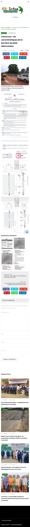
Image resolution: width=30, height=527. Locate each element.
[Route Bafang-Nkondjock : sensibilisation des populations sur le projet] (15, 388)
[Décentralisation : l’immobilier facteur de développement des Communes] (15, 453)
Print (28, 50)
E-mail (3, 342)
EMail (22, 50)
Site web (3, 350)
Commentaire (5, 312)
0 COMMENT (4, 50)
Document (7, 27)
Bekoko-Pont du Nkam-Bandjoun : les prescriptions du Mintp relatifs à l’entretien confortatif (14, 438)
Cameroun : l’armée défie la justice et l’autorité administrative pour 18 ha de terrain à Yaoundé (15, 498)
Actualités (5, 380)
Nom (2, 334)
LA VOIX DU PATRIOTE (6, 520)
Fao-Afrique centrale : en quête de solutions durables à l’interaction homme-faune (15, 283)
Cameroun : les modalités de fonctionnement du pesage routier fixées (15, 276)
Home (2, 27)
